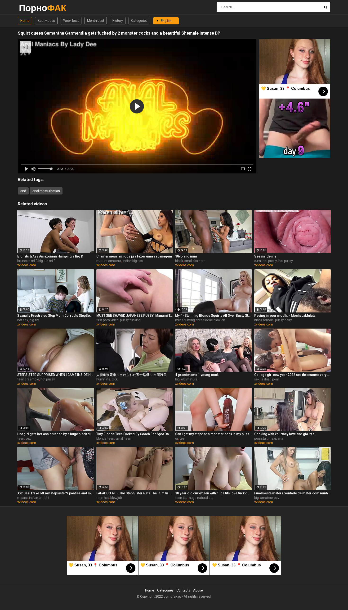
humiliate (103, 379)
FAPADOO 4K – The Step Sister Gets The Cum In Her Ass (134, 493)
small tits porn (194, 261)
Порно (31, 8)
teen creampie (28, 379)
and (23, 191)
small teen (123, 438)
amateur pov (269, 498)
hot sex (22, 320)
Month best (95, 21)
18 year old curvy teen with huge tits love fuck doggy (213, 493)
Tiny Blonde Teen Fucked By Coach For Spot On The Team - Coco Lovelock (134, 434)
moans (22, 498)
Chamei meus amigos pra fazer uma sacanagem (134, 256)
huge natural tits (201, 498)
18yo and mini (186, 256)
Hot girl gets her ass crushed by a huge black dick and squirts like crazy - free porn (55, 434)
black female (264, 320)
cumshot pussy (265, 261)
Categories (139, 21)
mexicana (275, 438)
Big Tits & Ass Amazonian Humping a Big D (50, 256)
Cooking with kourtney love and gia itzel (284, 434)
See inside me (265, 256)
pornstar (260, 438)
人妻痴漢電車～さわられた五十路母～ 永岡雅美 (131, 375)
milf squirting (185, 320)
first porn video (107, 320)
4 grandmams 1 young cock (197, 375)
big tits (35, 320)
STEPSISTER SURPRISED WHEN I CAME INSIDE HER (55, 375)
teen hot (102, 498)
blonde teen (105, 438)
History (117, 21)
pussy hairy (283, 320)
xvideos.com (26, 265)
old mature (189, 379)
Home (24, 21)
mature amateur (108, 261)
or (176, 438)
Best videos (46, 21)
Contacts (183, 590)
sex (256, 379)
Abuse (198, 590)
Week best (71, 21)
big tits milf (46, 261)
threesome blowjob (210, 320)
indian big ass (133, 261)
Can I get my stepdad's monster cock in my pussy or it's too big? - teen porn (213, 434)
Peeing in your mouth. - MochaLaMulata (285, 315)
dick (115, 379)
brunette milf (27, 261)
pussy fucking (130, 320)
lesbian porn (270, 379)
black (179, 261)
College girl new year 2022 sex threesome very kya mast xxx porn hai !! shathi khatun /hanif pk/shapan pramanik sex (292, 375)
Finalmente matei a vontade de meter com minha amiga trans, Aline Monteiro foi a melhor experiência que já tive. (292, 493)
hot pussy (285, 261)
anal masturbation (46, 191)
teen (20, 438)
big (177, 379)
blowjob (116, 498)
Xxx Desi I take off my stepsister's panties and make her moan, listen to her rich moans (55, 493)
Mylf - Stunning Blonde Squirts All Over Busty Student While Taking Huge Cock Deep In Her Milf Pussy (213, 315)
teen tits (181, 498)
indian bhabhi (39, 498)
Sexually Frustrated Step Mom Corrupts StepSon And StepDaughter (55, 315)
